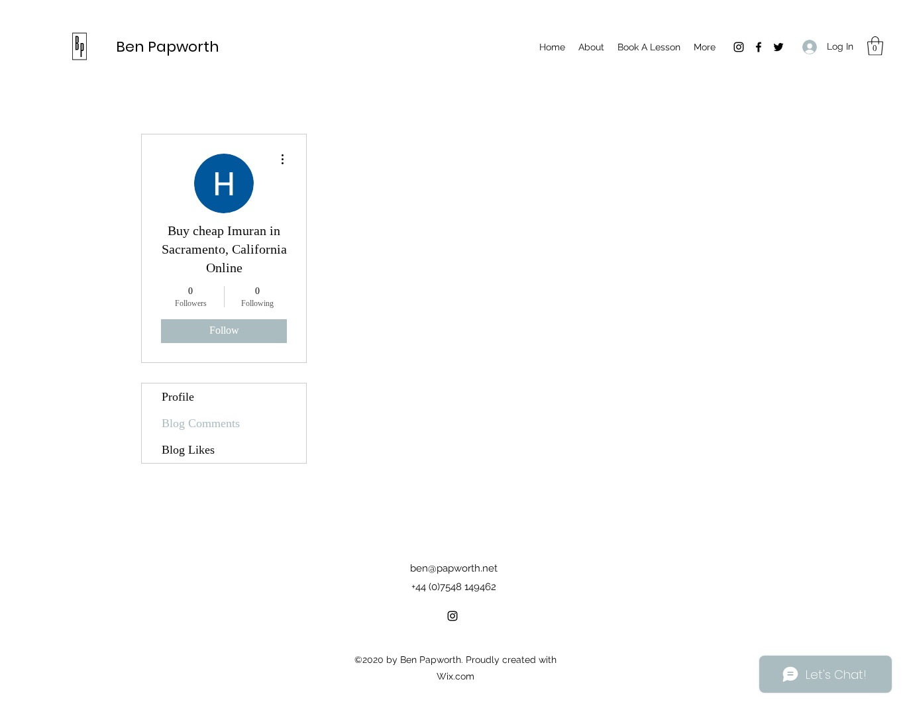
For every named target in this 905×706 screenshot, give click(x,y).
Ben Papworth (167, 46)
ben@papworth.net (454, 568)
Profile (178, 396)
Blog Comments (201, 423)
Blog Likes (188, 449)
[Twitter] (778, 47)
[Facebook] (758, 47)
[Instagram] (738, 47)
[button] (875, 46)
